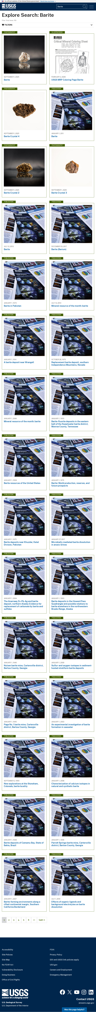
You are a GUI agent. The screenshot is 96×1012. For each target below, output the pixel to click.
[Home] (9, 8)
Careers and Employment (61, 970)
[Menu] (91, 7)
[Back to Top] (87, 1003)
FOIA (52, 950)
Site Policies (7, 955)
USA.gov (53, 965)
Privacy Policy (56, 955)
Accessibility (7, 950)
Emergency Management (61, 975)
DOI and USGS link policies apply (64, 960)
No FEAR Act (7, 965)
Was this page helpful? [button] (74, 1009)
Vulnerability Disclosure (12, 970)
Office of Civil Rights (11, 980)
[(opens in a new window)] (62, 992)
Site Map (6, 960)
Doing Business (8, 975)
